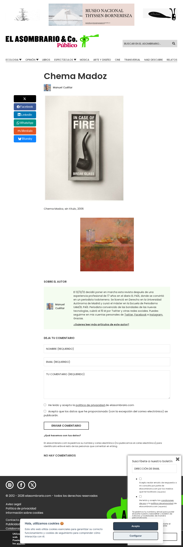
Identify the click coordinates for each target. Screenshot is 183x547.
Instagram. (156, 314)
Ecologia (12, 60)
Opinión (30, 60)
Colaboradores (16, 528)
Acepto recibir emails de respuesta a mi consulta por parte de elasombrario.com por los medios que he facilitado (158, 487)
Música (84, 60)
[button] (52, 40)
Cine (117, 60)
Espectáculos (63, 60)
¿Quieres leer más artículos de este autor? (101, 324)
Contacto (12, 520)
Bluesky (27, 138)
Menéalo (27, 130)
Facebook (140, 314)
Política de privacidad (21, 508)
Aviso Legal (13, 504)
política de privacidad (90, 405)
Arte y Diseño (102, 60)
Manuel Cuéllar (63, 87)
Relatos (172, 60)
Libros (46, 60)
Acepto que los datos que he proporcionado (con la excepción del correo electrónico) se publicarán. (106, 413)
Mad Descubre (153, 60)
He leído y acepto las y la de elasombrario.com (158, 503)
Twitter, (129, 314)
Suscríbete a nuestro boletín (152, 461)
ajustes (21, 543)
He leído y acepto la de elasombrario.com (91, 405)
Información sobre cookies (24, 513)
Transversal (132, 60)
